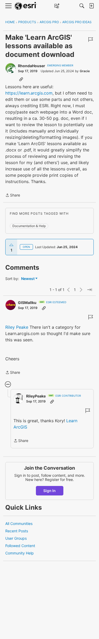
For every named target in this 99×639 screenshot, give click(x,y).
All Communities (18, 523)
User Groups (16, 538)
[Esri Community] (26, 6)
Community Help (19, 553)
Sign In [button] (49, 490)
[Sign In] (91, 6)
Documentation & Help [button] (29, 226)
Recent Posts (16, 531)
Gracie (85, 71)
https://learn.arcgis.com (29, 93)
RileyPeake (36, 396)
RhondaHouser (31, 65)
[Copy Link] (21, 79)
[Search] (82, 6)
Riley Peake (16, 327)
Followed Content (20, 545)
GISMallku (27, 302)
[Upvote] (11, 245)
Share (12, 195)
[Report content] (90, 39)
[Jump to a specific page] (89, 290)
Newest (28, 278)
